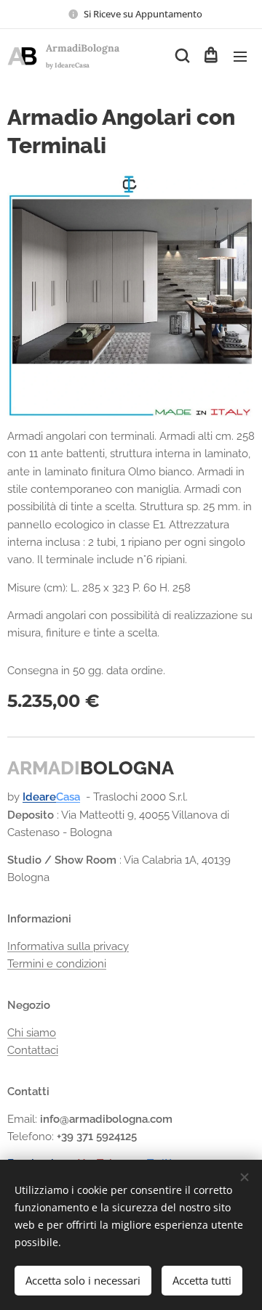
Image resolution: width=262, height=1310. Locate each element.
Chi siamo (31, 1032)
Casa (68, 796)
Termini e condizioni (56, 963)
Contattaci (32, 1050)
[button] (181, 56)
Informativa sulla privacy (68, 946)
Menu (240, 55)
